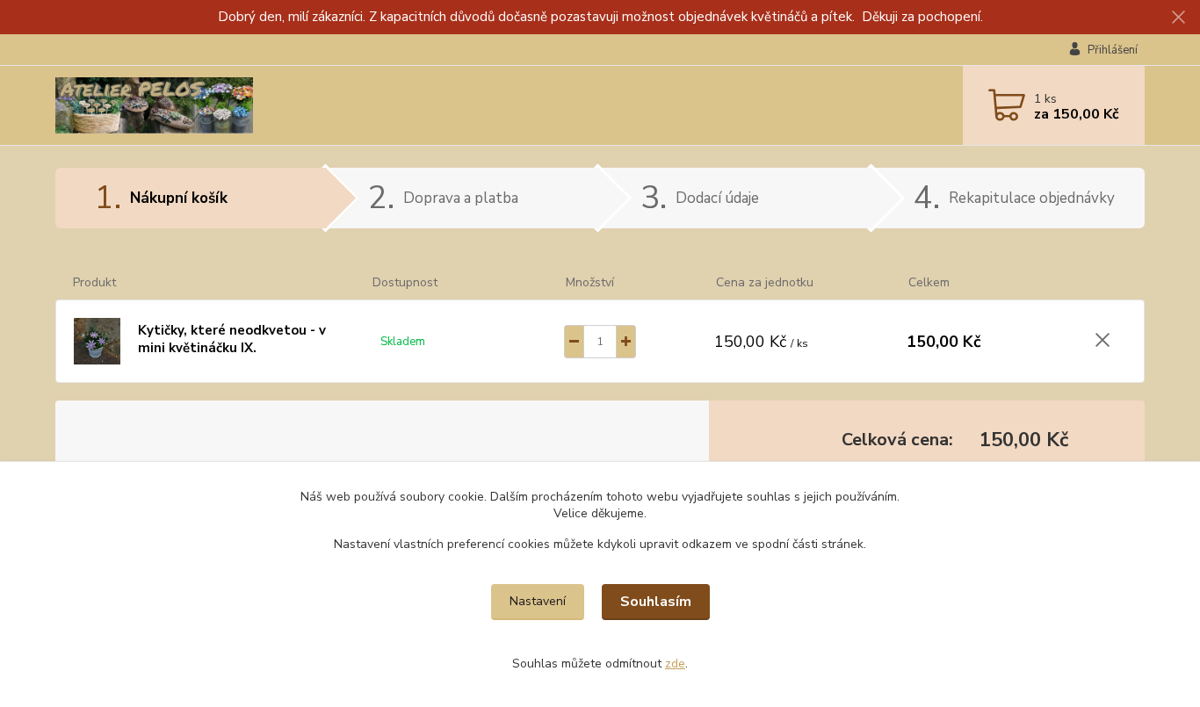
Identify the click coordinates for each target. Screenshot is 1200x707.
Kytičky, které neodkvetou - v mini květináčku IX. (232, 339)
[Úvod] (191, 105)
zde (675, 663)
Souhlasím (655, 601)
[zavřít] (1178, 17)
